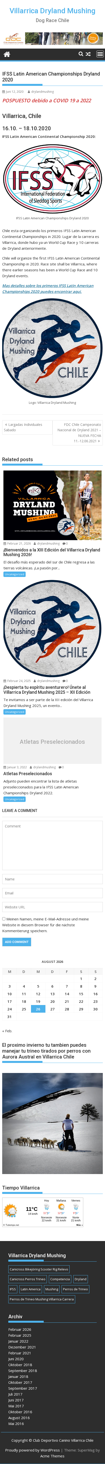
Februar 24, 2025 (19, 681)
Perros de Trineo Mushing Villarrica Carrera (42, 1299)
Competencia (60, 1279)
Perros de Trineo (75, 1289)
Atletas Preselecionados (52, 742)
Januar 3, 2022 (17, 767)
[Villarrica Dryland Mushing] (6, 53)
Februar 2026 (19, 1329)
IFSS (13, 1289)
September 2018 (22, 1370)
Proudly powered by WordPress (32, 1450)
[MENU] (100, 54)
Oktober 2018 (20, 1364)
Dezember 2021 (22, 1347)
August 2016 (19, 1417)
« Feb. (7, 1030)
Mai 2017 (16, 1405)
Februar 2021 (19, 1352)
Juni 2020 (16, 1358)
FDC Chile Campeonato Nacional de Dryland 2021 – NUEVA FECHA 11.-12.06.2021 (79, 432)
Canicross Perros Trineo (27, 1279)
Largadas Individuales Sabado (23, 427)
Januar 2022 (18, 1341)
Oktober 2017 (20, 1382)
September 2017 (22, 1388)
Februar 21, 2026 (19, 543)
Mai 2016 (16, 1423)
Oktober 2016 (20, 1411)
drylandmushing (42, 92)
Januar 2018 (18, 1376)
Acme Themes (52, 1455)
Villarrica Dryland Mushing (52, 10)
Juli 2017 (15, 1394)
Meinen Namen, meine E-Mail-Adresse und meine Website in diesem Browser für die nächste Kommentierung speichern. (45, 924)
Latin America (31, 1289)
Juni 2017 (16, 1400)
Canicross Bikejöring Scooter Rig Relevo (39, 1269)
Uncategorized (14, 574)
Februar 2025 (19, 1335)
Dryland (80, 1279)
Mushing (51, 1289)
